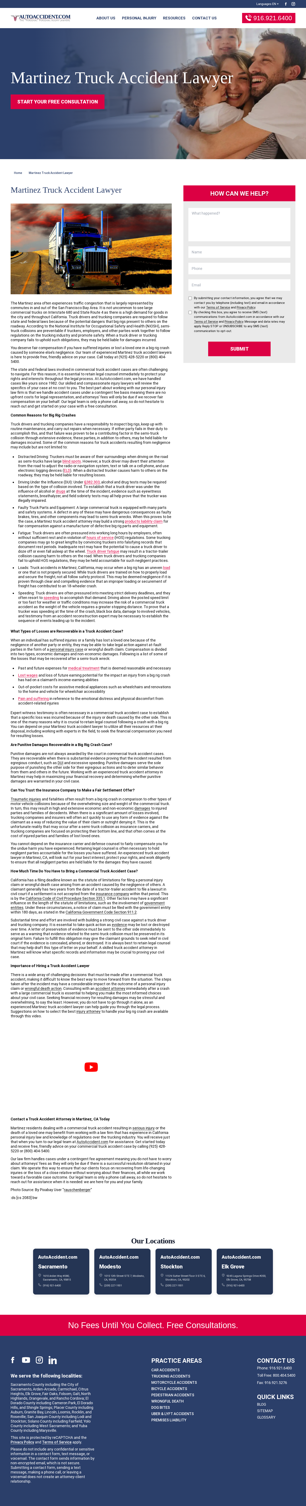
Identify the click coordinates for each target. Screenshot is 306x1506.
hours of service (100, 537)
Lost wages (28, 675)
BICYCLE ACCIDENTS (169, 1388)
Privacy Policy (22, 1442)
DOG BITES (160, 1407)
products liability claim (144, 521)
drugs (60, 491)
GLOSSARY (266, 1417)
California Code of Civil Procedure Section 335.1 (65, 898)
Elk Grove (233, 1266)
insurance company (112, 894)
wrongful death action (43, 988)
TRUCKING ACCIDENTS (170, 1376)
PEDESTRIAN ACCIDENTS (172, 1395)
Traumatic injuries (26, 799)
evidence (119, 924)
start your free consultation (57, 102)
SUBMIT (239, 349)
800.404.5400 (284, 1375)
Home (18, 173)
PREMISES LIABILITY (169, 1420)
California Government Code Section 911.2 (101, 912)
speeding (51, 597)
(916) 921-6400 (52, 1285)
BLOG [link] (261, 1404)
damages (142, 808)
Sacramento (52, 1266)
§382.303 (92, 482)
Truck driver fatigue (103, 551)
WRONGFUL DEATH (167, 1401)
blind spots (71, 461)
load (166, 567)
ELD (67, 470)
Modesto (110, 1266)
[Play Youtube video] (91, 1067)
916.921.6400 (272, 18)
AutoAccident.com (92, 1142)
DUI (60, 763)
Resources (174, 18)
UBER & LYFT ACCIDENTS (172, 1414)
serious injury (143, 1128)
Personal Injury (139, 18)
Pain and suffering (33, 698)
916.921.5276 (276, 1382)
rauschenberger (77, 1190)
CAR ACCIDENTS (165, 1370)
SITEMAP (265, 1411)
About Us (105, 18)
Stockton (171, 1266)
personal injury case (66, 649)
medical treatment (84, 668)
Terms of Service (57, 1442)
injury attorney (88, 1011)
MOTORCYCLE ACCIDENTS (174, 1382)
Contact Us (204, 18)
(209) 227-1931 (113, 1285)
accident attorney (110, 988)
